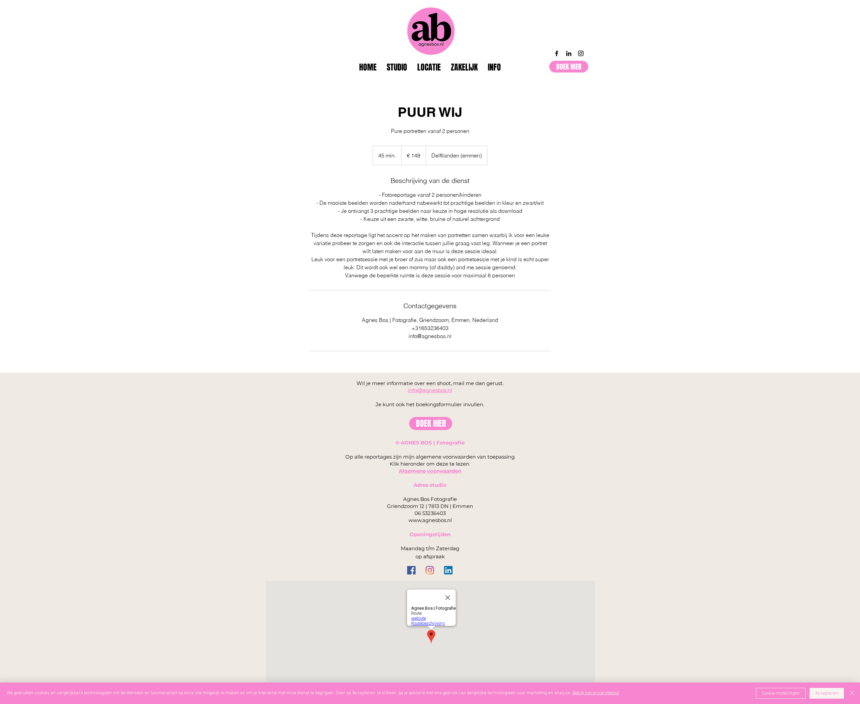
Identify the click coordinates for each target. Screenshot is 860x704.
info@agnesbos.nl (430, 390)
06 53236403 (430, 513)
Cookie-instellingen (781, 693)
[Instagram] (581, 53)
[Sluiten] (852, 693)
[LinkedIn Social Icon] (448, 570)
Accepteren (826, 693)
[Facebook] (556, 53)
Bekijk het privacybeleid (595, 693)
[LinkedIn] (568, 53)
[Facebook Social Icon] (411, 570)
